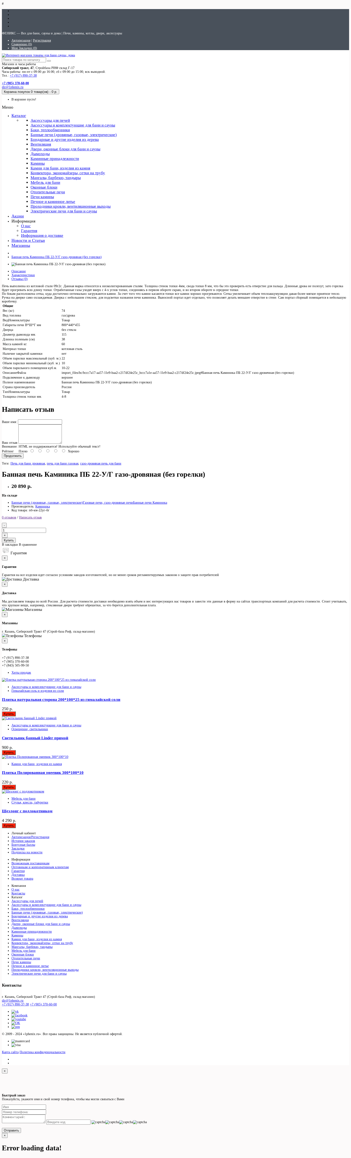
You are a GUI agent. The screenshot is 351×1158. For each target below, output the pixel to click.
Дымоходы (40, 154)
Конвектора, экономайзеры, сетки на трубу (68, 173)
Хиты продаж (21, 672)
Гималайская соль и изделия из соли (37, 691)
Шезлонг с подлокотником (27, 811)
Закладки (18, 848)
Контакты (18, 893)
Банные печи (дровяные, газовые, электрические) (74, 134)
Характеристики (23, 275)
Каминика (42, 506)
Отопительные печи (48, 192)
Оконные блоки (44, 187)
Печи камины (42, 197)
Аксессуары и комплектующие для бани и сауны (73, 125)
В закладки (10, 544)
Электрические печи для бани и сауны (64, 211)
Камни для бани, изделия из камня (60, 168)
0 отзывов (9, 517)
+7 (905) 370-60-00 (43, 1004)
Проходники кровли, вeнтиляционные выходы (71, 206)
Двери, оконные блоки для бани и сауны (65, 149)
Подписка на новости (27, 852)
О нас (26, 226)
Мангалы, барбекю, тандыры (56, 177)
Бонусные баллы (23, 844)
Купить (9, 540)
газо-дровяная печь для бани (100, 463)
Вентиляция (41, 144)
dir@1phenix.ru (12, 87)
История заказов (23, 841)
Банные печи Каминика (150, 502)
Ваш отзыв (9, 442)
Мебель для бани (45, 182)
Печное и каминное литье (53, 201)
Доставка (18, 875)
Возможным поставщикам (30, 863)
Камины (38, 163)
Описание (18, 271)
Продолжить (13, 456)
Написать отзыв (30, 517)
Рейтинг (8, 451)
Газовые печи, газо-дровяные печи (108, 502)
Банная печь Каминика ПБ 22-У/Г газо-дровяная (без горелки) (56, 257)
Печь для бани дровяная (28, 463)
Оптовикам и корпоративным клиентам (40, 867)
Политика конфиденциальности (42, 1052)
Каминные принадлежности (55, 158)
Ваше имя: (9, 422)
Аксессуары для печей (50, 120)
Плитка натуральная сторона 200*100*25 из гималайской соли (61, 699)
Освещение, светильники (29, 729)
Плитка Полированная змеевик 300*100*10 (43, 772)
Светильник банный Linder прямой (35, 738)
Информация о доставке (42, 235)
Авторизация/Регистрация (30, 837)
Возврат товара (22, 878)
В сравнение (28, 544)
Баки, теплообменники (50, 130)
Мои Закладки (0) (24, 48)
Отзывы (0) (19, 279)
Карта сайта (10, 1052)
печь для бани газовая (62, 463)
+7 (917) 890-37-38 (23, 75)
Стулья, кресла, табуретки (29, 802)
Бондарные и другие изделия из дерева (65, 139)
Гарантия (29, 230)
